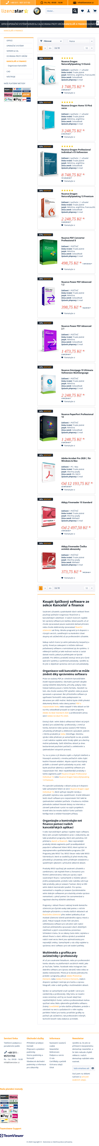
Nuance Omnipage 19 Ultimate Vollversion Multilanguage (77, 371)
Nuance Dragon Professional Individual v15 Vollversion (76, 151)
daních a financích (59, 841)
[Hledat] (75, 10)
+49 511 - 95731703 (11, 1054)
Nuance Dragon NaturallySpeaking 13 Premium (77, 195)
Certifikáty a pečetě (58, 1061)
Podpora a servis (57, 1055)
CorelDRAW (54, 1006)
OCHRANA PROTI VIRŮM (17, 56)
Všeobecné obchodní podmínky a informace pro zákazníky (36, 1064)
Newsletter (54, 1049)
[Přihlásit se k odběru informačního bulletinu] (92, 1068)
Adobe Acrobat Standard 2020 (56, 713)
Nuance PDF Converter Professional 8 (73, 239)
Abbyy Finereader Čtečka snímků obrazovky (74, 547)
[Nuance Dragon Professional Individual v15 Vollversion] (48, 164)
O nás (52, 1058)
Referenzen (54, 1052)
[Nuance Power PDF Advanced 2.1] (48, 340)
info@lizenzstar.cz (86, 2)
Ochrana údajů (56, 1064)
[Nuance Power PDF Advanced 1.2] (48, 296)
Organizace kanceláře (17, 65)
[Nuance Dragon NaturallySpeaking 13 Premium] (48, 208)
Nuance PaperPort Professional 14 (77, 415)
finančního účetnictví (52, 914)
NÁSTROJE (11, 76)
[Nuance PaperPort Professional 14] (48, 428)
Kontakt (30, 1046)
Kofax (63, 734)
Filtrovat (47, 41)
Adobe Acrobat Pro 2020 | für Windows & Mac (76, 459)
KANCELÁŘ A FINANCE (16, 61)
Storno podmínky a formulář (35, 1056)
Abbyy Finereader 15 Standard (76, 502)
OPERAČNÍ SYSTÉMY (15, 45)
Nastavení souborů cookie (58, 1044)
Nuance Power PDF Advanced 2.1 (76, 327)
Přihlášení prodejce (35, 1043)
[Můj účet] (88, 10)
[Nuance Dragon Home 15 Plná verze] (48, 120)
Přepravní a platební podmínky (35, 1050)
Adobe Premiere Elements (67, 979)
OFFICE (10, 40)
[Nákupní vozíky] (94, 10)
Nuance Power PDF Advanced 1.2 (76, 283)
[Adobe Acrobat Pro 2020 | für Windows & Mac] (48, 472)
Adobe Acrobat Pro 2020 (57, 716)
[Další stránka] (45, 48)
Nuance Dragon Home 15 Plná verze (76, 107)
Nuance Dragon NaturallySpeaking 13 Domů (75, 62)
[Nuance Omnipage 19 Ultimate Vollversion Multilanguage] (48, 384)
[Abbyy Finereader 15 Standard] (48, 516)
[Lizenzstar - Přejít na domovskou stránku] (15, 11)
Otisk (52, 1067)
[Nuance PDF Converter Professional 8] (48, 252)
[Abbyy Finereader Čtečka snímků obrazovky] (48, 560)
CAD (8, 71)
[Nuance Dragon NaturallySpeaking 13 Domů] (48, 75)
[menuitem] (62, 10)
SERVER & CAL (13, 51)
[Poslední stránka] (50, 48)
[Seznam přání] (82, 10)
